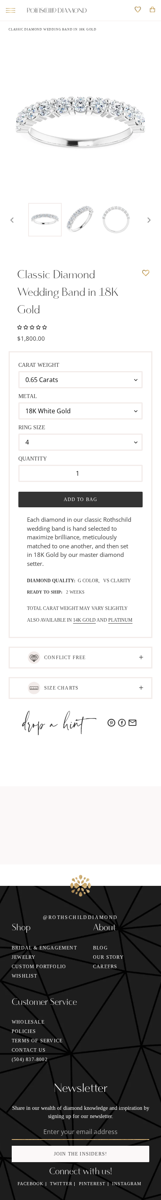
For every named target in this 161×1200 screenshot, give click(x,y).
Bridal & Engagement (44, 948)
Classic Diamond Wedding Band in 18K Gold (53, 29)
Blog (100, 948)
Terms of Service (37, 1041)
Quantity (32, 459)
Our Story (108, 957)
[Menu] (8, 10)
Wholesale (28, 1022)
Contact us (29, 1050)
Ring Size (31, 427)
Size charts (61, 688)
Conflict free (65, 657)
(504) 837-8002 (30, 1059)
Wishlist (25, 976)
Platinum (120, 620)
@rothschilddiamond (80, 917)
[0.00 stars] (32, 326)
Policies (24, 1031)
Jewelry (24, 957)
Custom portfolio (39, 966)
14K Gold (84, 620)
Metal (27, 396)
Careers (105, 966)
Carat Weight (38, 365)
